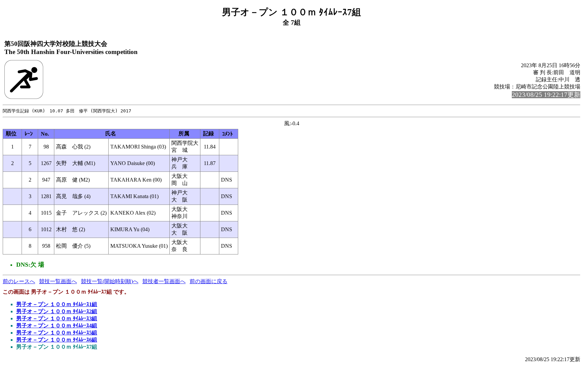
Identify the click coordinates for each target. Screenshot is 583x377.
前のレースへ (19, 281)
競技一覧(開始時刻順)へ (109, 281)
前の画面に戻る (208, 281)
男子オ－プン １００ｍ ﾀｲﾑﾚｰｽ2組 (56, 311)
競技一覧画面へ (58, 281)
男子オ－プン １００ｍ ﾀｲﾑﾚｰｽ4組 (56, 325)
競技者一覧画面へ (164, 281)
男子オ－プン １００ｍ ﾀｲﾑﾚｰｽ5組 (56, 332)
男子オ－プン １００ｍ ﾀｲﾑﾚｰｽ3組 (56, 318)
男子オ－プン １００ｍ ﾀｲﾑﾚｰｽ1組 (56, 304)
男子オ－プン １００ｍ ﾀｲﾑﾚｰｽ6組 (56, 340)
